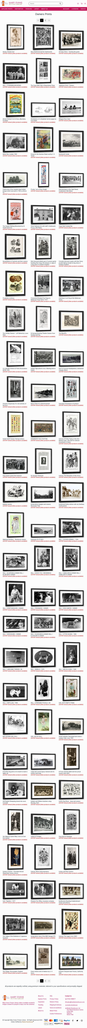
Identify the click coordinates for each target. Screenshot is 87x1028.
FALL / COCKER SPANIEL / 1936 (68, 539)
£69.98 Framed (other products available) (15, 53)
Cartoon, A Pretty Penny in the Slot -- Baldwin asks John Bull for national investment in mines (70, 440)
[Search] (60, 4)
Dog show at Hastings (65, 836)
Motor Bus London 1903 (10, 154)
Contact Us (68, 996)
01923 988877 (71, 999)
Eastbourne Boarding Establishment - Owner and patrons (70, 902)
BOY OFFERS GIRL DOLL (10, 736)
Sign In (83, 9)
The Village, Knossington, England (13, 971)
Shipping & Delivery (55, 1005)
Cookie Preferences (56, 1013)
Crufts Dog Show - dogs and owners (69, 801)
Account (66, 9)
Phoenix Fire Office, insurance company (42, 901)
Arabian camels (7, 504)
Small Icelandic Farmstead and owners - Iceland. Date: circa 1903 (71, 737)
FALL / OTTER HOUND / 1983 (67, 634)
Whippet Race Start (64, 119)
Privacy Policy (54, 999)
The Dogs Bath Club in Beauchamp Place (43, 85)
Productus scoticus (8, 298)
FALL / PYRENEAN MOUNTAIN (12, 85)
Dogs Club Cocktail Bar (65, 226)
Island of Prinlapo (36, 836)
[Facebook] (73, 1021)
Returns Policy (54, 1002)
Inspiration (19, 9)
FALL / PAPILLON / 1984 (10, 703)
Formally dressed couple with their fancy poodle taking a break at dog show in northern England (71, 263)
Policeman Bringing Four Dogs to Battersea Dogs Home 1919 (40, 299)
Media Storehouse (27, 1022)
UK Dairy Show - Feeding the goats (69, 52)
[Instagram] (81, 1021)
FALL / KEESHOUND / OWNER (12, 634)
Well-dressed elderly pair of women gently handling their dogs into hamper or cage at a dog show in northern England (43, 263)
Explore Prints (7, 9)
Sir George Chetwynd (37, 475)
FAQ (51, 996)
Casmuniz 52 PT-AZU (37, 539)
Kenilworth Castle (64, 154)
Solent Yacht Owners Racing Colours (13, 439)
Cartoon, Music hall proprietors (40, 871)
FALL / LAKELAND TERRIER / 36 (12, 669)
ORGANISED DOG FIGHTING (39, 439)
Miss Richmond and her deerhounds (41, 52)
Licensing (75, 9)
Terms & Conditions (55, 1008)
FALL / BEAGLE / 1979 (37, 669)
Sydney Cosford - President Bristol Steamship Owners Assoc (13, 872)
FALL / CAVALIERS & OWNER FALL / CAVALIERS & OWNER (70, 573)
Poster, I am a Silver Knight (39, 189)
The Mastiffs (63, 333)
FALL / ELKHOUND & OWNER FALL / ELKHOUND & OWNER (42, 635)
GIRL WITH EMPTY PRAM (66, 703)
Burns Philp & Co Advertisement (40, 404)
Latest (36, 9)
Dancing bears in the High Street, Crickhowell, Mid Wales (68, 190)
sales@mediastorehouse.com (76, 1002)
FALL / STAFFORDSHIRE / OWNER (13, 608)
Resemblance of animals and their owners (15, 261)
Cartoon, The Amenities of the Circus (69, 475)
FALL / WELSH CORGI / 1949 (67, 669)
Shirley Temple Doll (8, 52)
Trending (28, 9)
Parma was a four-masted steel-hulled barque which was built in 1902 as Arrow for (15, 191)
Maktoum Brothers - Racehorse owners (14, 539)
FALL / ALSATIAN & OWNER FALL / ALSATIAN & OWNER (13, 573)
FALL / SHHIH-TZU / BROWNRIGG (41, 573)
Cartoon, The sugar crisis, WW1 (68, 936)
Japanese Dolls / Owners (66, 85)
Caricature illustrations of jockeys (69, 404)
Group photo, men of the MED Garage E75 (43, 936)
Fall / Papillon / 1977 (9, 901)
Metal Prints (53, 1011)
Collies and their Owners (66, 871)
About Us (44, 9)
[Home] (11, 5)
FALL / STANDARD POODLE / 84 (40, 703)
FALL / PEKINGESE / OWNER (39, 608)
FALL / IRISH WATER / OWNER (68, 608)
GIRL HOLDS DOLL (36, 736)
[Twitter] (77, 1021)
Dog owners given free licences (12, 475)
